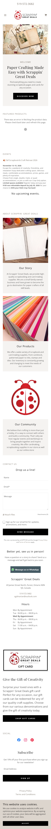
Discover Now (25, 96)
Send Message (25, 532)
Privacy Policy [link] (42, 540)
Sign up (25, 778)
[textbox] (25, 477)
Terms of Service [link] (24, 542)
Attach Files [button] (10, 514)
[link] (25, 15)
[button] (6, 15)
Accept (25, 823)
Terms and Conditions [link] (25, 794)
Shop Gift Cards (26, 718)
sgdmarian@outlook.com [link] (25, 596)
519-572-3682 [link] (25, 4)
